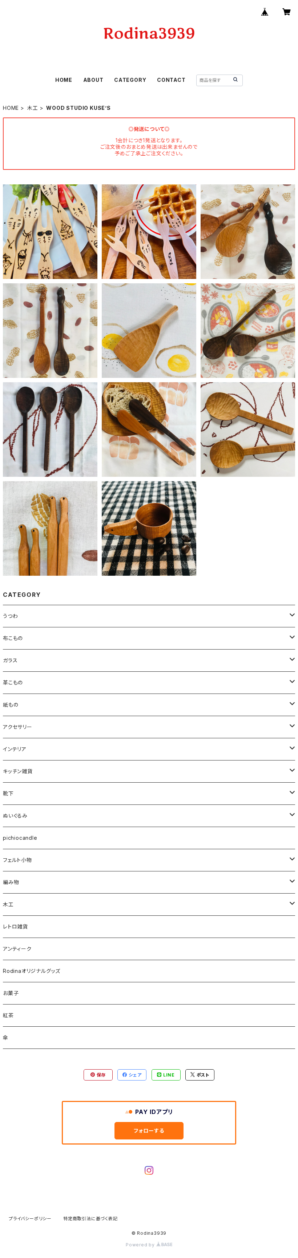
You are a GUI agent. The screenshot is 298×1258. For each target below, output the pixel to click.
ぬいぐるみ (15, 815)
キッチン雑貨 (18, 771)
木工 (32, 108)
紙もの (10, 705)
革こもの (13, 682)
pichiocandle (20, 838)
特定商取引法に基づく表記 (90, 1218)
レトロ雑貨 (15, 926)
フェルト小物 (17, 860)
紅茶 (8, 1015)
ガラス (10, 660)
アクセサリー (17, 727)
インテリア (15, 749)
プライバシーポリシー (30, 1218)
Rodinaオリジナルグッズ (31, 971)
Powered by (141, 1244)
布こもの (13, 638)
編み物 (11, 882)
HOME (63, 80)
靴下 (8, 793)
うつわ (10, 616)
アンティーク (17, 949)
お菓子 (11, 993)
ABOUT (93, 80)
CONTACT (171, 80)
